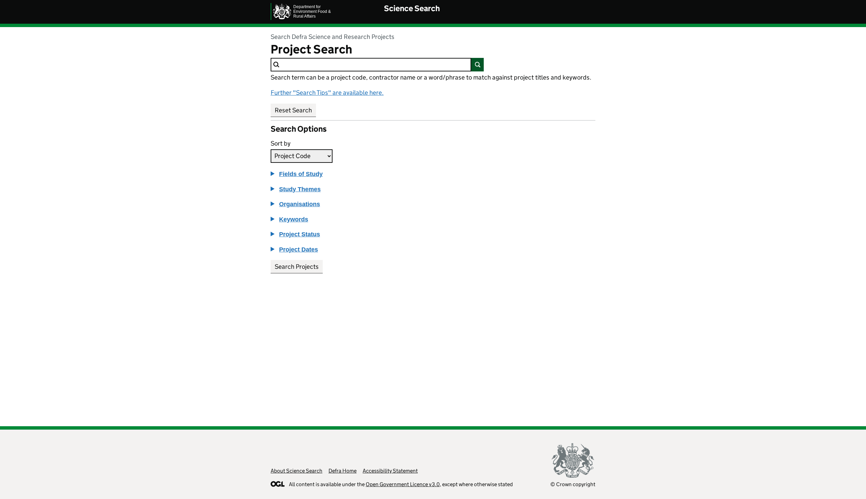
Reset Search (293, 110)
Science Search (412, 8)
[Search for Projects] (477, 64)
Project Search (311, 49)
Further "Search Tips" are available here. (327, 92)
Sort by (281, 143)
